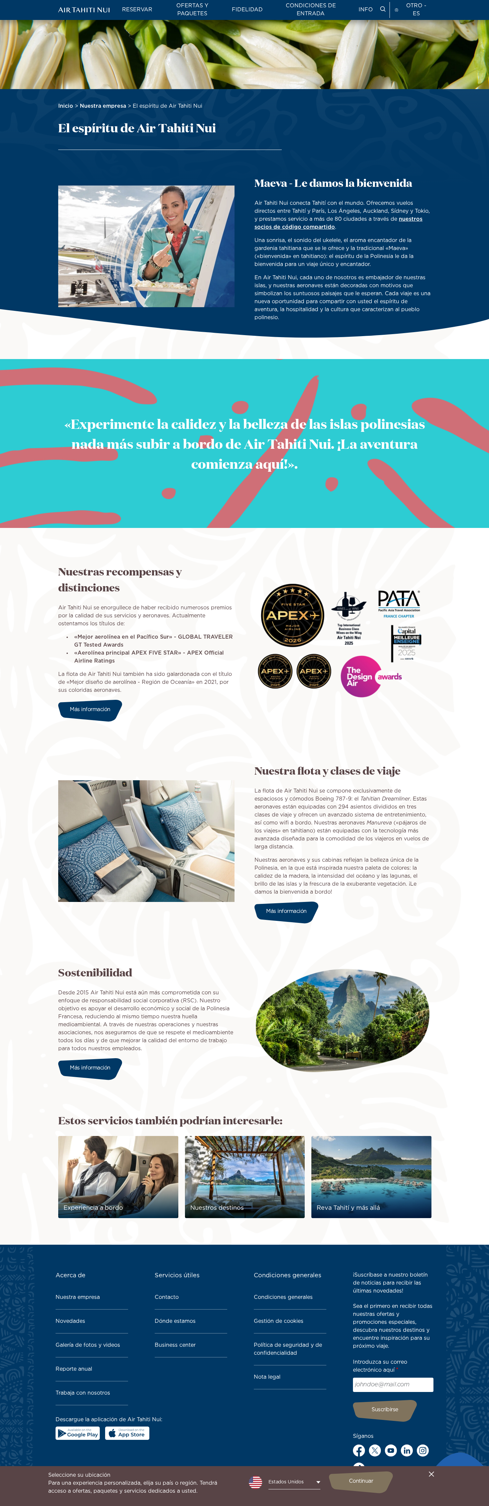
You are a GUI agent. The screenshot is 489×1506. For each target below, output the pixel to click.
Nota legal (267, 1377)
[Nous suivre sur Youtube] (391, 1450)
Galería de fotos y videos (88, 1345)
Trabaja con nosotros (83, 1393)
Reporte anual (74, 1369)
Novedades (70, 1321)
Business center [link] (175, 1345)
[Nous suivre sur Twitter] (375, 1450)
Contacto (167, 1297)
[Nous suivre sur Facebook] (359, 1450)
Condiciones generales (283, 1297)
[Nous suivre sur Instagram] (423, 1450)
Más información (90, 709)
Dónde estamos (175, 1321)
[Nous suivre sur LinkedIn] (407, 1450)
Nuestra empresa (103, 106)
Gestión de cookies (278, 1321)
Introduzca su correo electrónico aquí (380, 1366)
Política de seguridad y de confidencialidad (288, 1349)
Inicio (65, 106)
